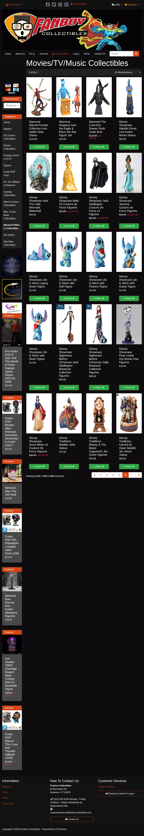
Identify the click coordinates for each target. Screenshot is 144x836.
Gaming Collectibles (9, 193)
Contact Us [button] (73, 819)
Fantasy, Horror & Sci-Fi (11, 157)
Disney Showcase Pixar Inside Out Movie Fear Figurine (129, 355)
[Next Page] (139, 475)
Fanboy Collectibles (30, 829)
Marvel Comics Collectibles (11, 203)
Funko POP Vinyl (9, 173)
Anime (7, 122)
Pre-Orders (9, 235)
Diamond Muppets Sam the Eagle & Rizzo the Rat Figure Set (67, 128)
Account (44, 54)
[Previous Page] (95, 475)
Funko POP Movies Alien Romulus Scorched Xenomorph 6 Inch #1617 (11, 432)
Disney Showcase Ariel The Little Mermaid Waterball (38, 204)
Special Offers (62, 54)
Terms (87, 54)
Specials (8, 708)
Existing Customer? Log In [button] (121, 793)
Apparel (8, 129)
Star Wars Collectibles (9, 243)
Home (8, 54)
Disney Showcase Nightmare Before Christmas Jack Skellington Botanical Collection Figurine (68, 362)
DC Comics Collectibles (9, 137)
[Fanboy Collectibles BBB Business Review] (12, 70)
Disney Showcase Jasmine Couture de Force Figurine (128, 204)
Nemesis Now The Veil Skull (10, 491)
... (132, 475)
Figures (7, 165)
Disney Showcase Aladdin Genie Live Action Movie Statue (128, 128)
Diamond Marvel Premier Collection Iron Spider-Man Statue (38, 128)
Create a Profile (106, 787)
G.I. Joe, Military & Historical (12, 183)
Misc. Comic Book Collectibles (10, 215)
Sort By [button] (33, 72)
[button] (13, 5)
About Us (20, 54)
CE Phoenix (61, 829)
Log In (76, 54)
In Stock (38, 147)
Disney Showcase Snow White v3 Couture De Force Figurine (38, 444)
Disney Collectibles (9, 147)
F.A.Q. (32, 54)
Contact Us (99, 54)
